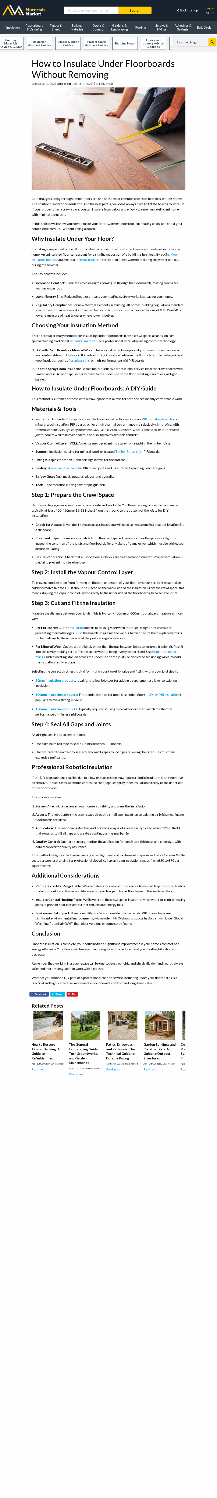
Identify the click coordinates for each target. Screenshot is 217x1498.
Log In (209, 8)
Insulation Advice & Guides (39, 43)
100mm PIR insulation (163, 694)
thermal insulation (88, 260)
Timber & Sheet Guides (68, 43)
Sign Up (210, 12)
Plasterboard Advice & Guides (96, 43)
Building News (125, 43)
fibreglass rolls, (80, 360)
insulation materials (84, 341)
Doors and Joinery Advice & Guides (153, 43)
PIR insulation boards (157, 419)
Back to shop (189, 10)
